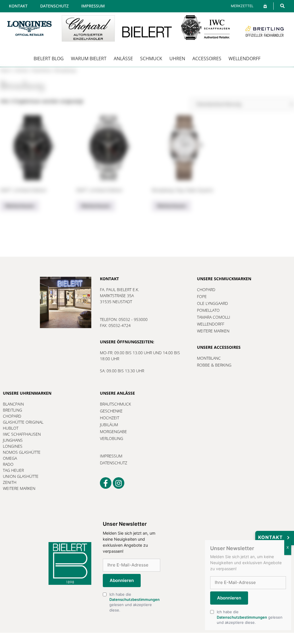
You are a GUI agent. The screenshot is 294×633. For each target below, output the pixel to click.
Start (5, 70)
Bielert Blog (49, 58)
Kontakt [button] (270, 537)
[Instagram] (118, 483)
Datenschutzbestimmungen (134, 599)
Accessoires (206, 58)
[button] (282, 6)
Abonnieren (122, 580)
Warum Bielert (89, 58)
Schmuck (151, 58)
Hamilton (41, 70)
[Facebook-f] (105, 483)
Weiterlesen (19, 206)
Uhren (177, 58)
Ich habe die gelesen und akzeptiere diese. (134, 602)
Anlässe (123, 58)
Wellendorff (244, 58)
